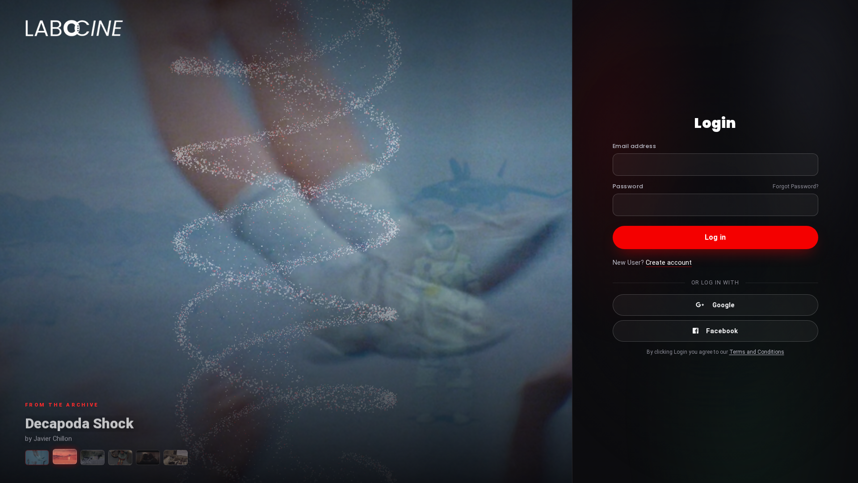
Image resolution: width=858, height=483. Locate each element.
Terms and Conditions (756, 352)
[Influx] (148, 457)
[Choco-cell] (120, 457)
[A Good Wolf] (92, 457)
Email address (634, 146)
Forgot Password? (795, 186)
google (723, 305)
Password (628, 186)
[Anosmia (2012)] (176, 457)
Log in (715, 237)
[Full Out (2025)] (37, 457)
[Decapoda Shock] (65, 456)
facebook (722, 331)
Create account (669, 263)
